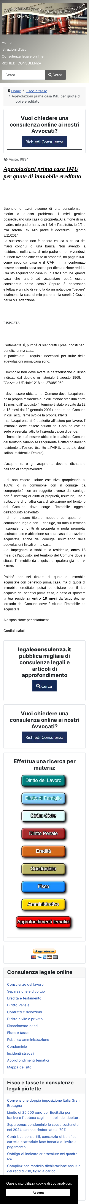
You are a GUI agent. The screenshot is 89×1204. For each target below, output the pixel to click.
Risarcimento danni (22, 1026)
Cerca (57, 75)
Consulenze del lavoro (25, 984)
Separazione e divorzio (26, 991)
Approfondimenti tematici (28, 1060)
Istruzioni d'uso (14, 49)
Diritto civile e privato (25, 1019)
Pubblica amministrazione (28, 1039)
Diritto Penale (18, 1005)
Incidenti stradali (20, 1053)
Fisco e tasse (18, 1032)
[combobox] (23, 75)
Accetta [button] (38, 1192)
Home (6, 42)
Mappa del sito (19, 1067)
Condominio (17, 1046)
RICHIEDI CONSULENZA (21, 63)
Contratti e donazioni (24, 1012)
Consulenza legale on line (22, 56)
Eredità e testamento (24, 998)
